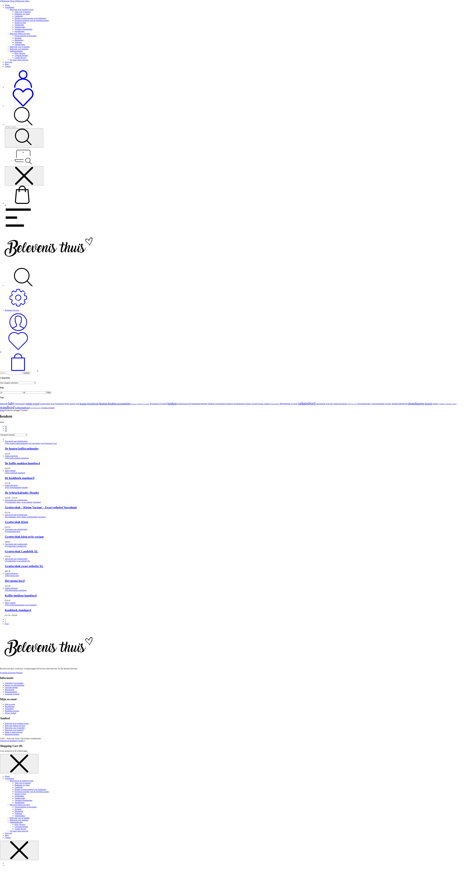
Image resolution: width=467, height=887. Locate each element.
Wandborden (19, 31)
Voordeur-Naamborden (23, 29)
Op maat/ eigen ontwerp (19, 60)
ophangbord (306, 403)
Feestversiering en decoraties (26, 36)
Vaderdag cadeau (451, 404)
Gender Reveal (20, 58)
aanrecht (4, 403)
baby (11, 403)
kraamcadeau (275, 404)
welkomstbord (22, 407)
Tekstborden (19, 25)
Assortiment (9, 7)
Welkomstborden (16, 51)
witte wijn (37, 408)
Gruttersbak (45, 403)
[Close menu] (24, 176)
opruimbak (320, 403)
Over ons (8, 62)
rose (355, 404)
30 (6, 431)
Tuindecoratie (20, 27)
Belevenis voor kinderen (19, 49)
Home (7, 5)
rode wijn (350, 404)
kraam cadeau (264, 403)
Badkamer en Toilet (22, 14)
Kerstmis (18, 38)
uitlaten (435, 404)
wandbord (7, 407)
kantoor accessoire (143, 404)
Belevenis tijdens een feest (20, 34)
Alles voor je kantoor (23, 12)
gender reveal (32, 403)
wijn (31, 408)
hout (67, 403)
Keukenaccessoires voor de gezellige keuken (32, 20)
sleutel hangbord (399, 403)
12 (6, 426)
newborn (294, 404)
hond (52, 404)
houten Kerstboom (89, 403)
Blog (7, 64)
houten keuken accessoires (114, 403)
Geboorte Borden (21, 55)
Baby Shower (20, 53)
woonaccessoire (48, 407)
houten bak (74, 403)
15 (6, 428)
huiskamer (134, 404)
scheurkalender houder (381, 403)
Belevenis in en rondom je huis (21, 10)
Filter (48, 392)
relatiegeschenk (340, 403)
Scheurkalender (364, 403)
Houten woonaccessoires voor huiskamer (30, 18)
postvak (329, 403)
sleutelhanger (416, 403)
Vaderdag (18, 42)
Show (2, 422)
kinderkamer (239, 403)
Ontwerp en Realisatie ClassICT (12, 741)
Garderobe (19, 16)
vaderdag (442, 404)
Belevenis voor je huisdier (20, 47)
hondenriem (59, 404)
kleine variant (251, 403)
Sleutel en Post (20, 23)
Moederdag (19, 40)
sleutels (428, 403)
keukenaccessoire (199, 403)
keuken (172, 403)
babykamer (20, 403)
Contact (8, 66)
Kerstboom (155, 403)
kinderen (229, 403)
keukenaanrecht (184, 403)
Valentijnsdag (20, 45)
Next (7, 624)
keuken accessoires (216, 403)
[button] (16, 441)
